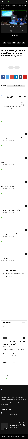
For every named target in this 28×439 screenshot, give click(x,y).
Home (2, 5)
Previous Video (5, 93)
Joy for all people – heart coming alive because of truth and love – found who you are (13, 209)
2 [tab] (12, 355)
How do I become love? (16, 412)
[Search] (26, 2)
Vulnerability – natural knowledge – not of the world (13, 161)
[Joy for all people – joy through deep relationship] (14, 224)
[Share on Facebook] (3, 77)
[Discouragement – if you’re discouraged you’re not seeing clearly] (14, 248)
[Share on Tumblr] (20, 77)
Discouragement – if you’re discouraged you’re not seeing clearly (13, 257)
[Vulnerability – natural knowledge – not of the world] (14, 152)
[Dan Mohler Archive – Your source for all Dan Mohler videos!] (14, 2)
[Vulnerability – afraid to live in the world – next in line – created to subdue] (14, 176)
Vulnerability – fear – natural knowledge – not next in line (13, 137)
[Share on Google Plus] (12, 77)
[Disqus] (14, 297)
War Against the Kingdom (11, 5)
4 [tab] (15, 355)
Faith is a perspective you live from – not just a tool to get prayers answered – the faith (14, 342)
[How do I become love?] (4, 416)
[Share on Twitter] (7, 77)
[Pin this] (25, 77)
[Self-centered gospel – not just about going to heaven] (3, 97)
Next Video (24, 102)
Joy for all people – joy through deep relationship (11, 233)
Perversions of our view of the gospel (16, 85)
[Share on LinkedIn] (16, 77)
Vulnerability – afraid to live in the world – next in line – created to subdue (14, 185)
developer (4, 140)
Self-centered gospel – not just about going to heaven (16, 97)
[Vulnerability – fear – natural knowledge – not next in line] (14, 128)
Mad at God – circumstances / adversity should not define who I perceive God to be (13, 106)
